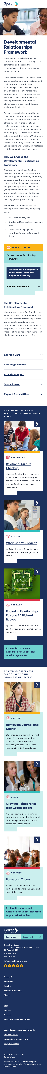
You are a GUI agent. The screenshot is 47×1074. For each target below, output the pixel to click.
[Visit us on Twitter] (9, 965)
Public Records (11, 1035)
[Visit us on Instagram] (21, 965)
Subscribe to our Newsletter (17, 1019)
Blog (6, 1006)
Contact (7, 1015)
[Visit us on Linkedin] (13, 965)
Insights (7, 986)
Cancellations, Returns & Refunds (19, 1030)
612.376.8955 (9, 957)
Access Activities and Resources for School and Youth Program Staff (20, 652)
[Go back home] (11, 4)
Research (8, 977)
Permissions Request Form (16, 1039)
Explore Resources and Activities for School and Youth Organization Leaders (23, 912)
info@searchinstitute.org (15, 961)
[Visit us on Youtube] (17, 965)
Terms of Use (9, 1057)
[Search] (39, 937)
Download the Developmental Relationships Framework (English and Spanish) (23, 272)
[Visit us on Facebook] (5, 965)
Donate (7, 1010)
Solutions (8, 981)
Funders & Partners (13, 990)
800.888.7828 (10, 953)
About (6, 995)
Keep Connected (11, 1044)
